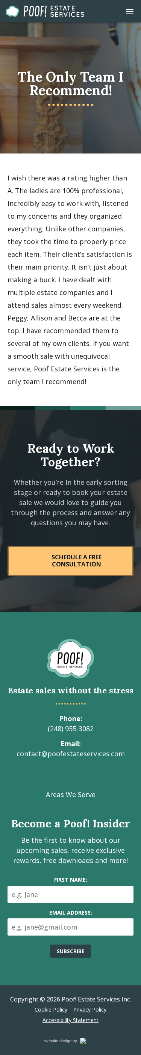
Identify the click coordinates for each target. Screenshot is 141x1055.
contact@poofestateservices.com (71, 753)
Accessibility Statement (70, 1020)
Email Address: (70, 912)
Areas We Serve (71, 794)
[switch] (129, 11)
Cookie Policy (51, 1009)
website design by (68, 1042)
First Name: (70, 879)
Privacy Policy (89, 1009)
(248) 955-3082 (71, 728)
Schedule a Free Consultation (77, 560)
